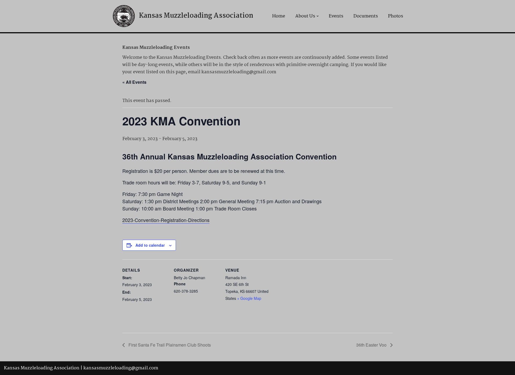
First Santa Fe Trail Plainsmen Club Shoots (169, 345)
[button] (318, 16)
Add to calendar (150, 245)
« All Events (134, 82)
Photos (395, 16)
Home (278, 16)
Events (336, 16)
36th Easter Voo (372, 345)
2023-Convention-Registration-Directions (165, 219)
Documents (366, 16)
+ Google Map (249, 298)
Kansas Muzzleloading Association (41, 368)
